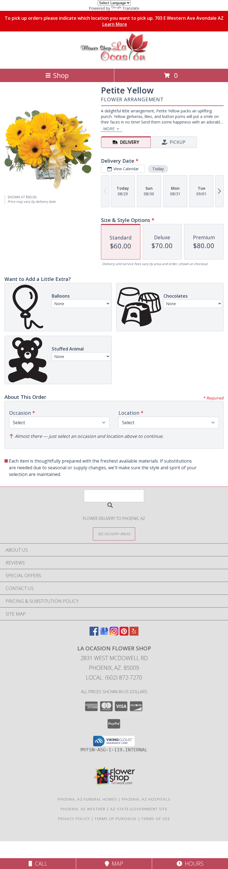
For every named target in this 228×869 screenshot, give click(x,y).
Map (116, 863)
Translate (130, 8)
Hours (193, 863)
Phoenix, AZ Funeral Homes (87, 799)
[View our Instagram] (114, 634)
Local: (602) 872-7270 (114, 677)
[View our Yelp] (134, 634)
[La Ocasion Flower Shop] (114, 60)
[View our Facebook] (94, 634)
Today (158, 168)
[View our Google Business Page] (104, 634)
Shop (61, 75)
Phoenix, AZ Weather (83, 808)
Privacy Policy (74, 818)
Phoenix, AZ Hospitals (146, 799)
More (109, 128)
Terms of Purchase (116, 818)
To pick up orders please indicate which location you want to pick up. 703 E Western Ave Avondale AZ (114, 21)
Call (39, 863)
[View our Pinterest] (124, 634)
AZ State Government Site (138, 808)
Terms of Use (155, 818)
